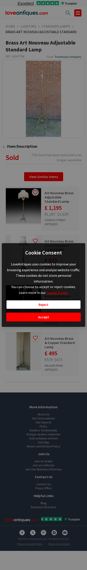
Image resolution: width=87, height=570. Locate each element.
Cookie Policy (57, 292)
